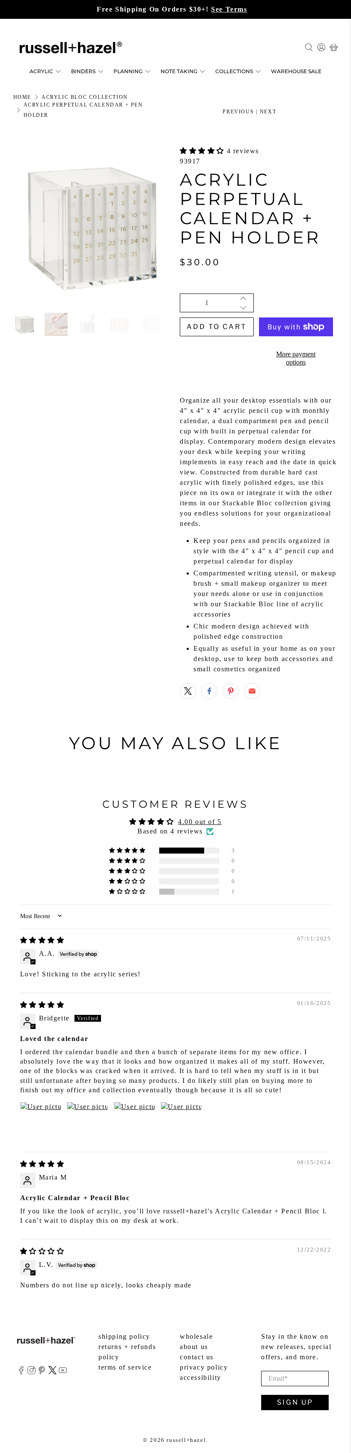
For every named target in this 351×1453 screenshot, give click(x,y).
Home (22, 97)
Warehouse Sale (296, 71)
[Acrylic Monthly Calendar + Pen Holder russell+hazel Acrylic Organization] (92, 225)
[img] (42, 940)
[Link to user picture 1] (40, 1122)
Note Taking (179, 71)
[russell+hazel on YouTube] (63, 1372)
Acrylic (41, 71)
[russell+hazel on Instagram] (31, 1372)
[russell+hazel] (70, 47)
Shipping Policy (124, 1336)
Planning (128, 71)
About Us (194, 1346)
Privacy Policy (204, 1367)
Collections (234, 71)
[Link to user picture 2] (87, 1122)
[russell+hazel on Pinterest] (42, 1372)
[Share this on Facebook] (209, 691)
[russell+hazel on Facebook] (21, 1372)
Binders (83, 71)
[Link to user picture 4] (181, 1122)
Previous (238, 112)
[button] (203, 150)
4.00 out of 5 (200, 821)
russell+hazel (186, 1440)
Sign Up (295, 1402)
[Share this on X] (188, 691)
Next (268, 112)
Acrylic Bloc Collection (85, 97)
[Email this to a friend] (252, 691)
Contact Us (197, 1357)
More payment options (295, 358)
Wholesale (196, 1336)
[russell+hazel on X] (52, 1372)
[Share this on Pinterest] (231, 691)
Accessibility (200, 1377)
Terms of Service (125, 1367)
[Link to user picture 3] (134, 1122)
